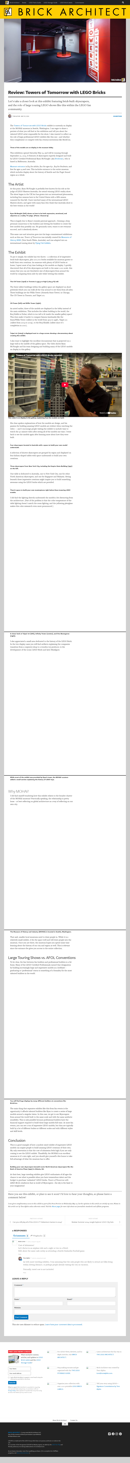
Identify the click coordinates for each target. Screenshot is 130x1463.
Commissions (79, 2)
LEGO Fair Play (56, 1445)
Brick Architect (14, 2)
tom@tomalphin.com (104, 1373)
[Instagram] (116, 1434)
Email (70, 1299)
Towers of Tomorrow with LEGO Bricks (30, 125)
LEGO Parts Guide (35, 2)
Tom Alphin (16, 116)
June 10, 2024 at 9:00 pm (39, 1258)
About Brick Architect (60, 1420)
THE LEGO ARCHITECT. (105, 1354)
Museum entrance (17, 166)
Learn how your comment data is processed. (63, 1324)
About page (56, 1206)
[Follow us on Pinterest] (120, 1434)
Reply (19, 1254)
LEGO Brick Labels (66, 2)
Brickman (59, 158)
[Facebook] (113, 1434)
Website (17, 1307)
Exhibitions (117, 116)
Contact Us (73, 1420)
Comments (22, 1235)
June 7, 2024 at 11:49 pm (34, 1241)
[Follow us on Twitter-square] (109, 1434)
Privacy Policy (12, 1391)
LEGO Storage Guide (50, 2)
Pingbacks (39, 1235)
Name (17, 1299)
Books (24, 2)
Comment (18, 1285)
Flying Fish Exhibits (43, 243)
